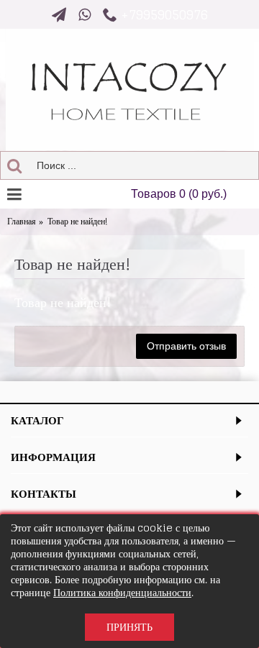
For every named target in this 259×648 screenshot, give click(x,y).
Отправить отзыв (186, 346)
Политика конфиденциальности (122, 592)
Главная (21, 222)
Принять (129, 627)
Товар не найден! (77, 222)
